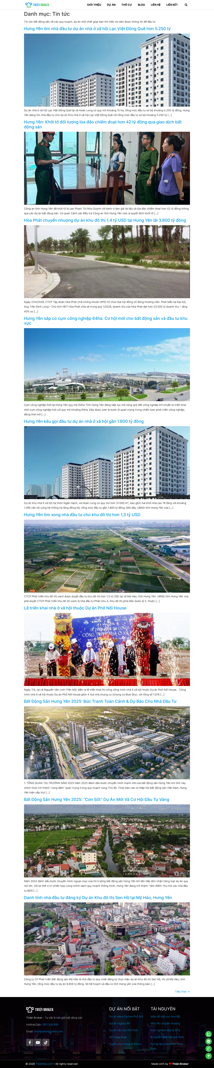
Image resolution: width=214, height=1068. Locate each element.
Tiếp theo (182, 991)
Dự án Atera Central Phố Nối (126, 1016)
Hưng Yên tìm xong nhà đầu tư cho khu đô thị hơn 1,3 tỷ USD (82, 514)
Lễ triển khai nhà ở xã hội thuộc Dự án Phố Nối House (75, 607)
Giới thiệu (94, 4)
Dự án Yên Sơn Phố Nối (123, 1030)
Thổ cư (126, 4)
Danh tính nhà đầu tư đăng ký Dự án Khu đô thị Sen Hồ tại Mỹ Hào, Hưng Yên (98, 897)
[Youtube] (37, 1042)
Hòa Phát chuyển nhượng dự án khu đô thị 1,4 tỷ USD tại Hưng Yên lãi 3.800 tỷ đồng (105, 220)
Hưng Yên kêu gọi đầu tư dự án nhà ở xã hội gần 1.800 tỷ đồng (84, 421)
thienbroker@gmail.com (48, 1031)
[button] (186, 4)
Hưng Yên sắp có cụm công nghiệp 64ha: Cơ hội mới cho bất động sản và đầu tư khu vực (106, 321)
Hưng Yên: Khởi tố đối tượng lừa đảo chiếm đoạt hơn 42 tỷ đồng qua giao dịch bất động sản (103, 124)
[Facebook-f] (29, 1042)
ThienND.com (44, 1063)
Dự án (111, 4)
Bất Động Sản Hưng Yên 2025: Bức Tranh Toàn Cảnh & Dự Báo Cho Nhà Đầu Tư (100, 701)
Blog (141, 4)
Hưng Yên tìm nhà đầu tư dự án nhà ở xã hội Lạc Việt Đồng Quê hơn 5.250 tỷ (97, 28)
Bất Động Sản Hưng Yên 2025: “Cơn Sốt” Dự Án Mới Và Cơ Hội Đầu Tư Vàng (96, 799)
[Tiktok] (45, 1042)
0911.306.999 (50, 1024)
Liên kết (172, 4)
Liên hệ (156, 4)
